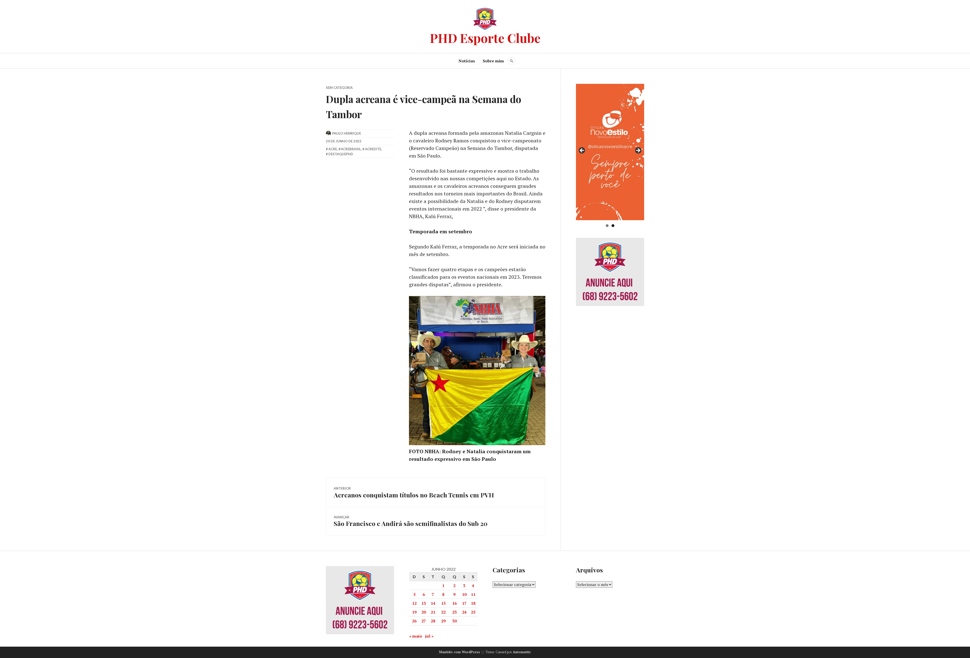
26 (414, 621)
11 (473, 594)
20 (423, 612)
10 (464, 594)
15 (443, 603)
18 (473, 603)
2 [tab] (613, 225)
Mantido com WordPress (459, 652)
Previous (582, 151)
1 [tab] (607, 225)
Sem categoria (339, 88)
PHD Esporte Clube (485, 38)
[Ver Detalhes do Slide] (611, 152)
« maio (415, 636)
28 (433, 621)
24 (464, 612)
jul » (429, 636)
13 (423, 603)
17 (464, 603)
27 (423, 621)
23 (454, 612)
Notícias (466, 61)
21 (433, 612)
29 (443, 621)
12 (414, 603)
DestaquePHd (340, 154)
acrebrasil (351, 149)
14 (433, 603)
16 (454, 603)
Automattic (522, 652)
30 (454, 621)
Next (638, 151)
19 (414, 612)
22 (443, 612)
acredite (373, 149)
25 (473, 612)
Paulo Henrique (346, 133)
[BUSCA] (511, 61)
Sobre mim (493, 61)
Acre (332, 149)
